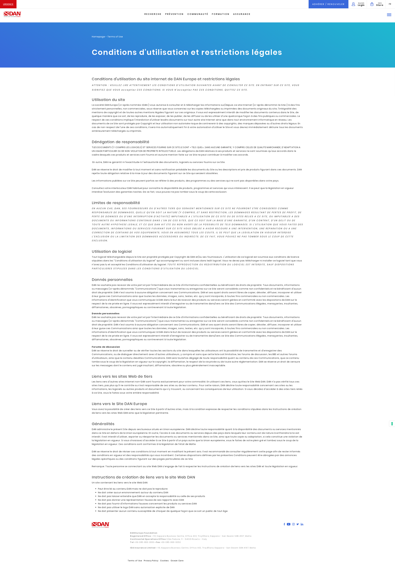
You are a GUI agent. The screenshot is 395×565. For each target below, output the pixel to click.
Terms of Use (135, 560)
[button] (390, 4)
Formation (220, 14)
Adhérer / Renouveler (328, 4)
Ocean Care (177, 560)
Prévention (174, 14)
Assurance (242, 14)
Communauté (197, 14)
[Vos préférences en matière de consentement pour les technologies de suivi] (392, 424)
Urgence (8, 4)
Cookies (164, 560)
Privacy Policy (151, 560)
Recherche (153, 14)
